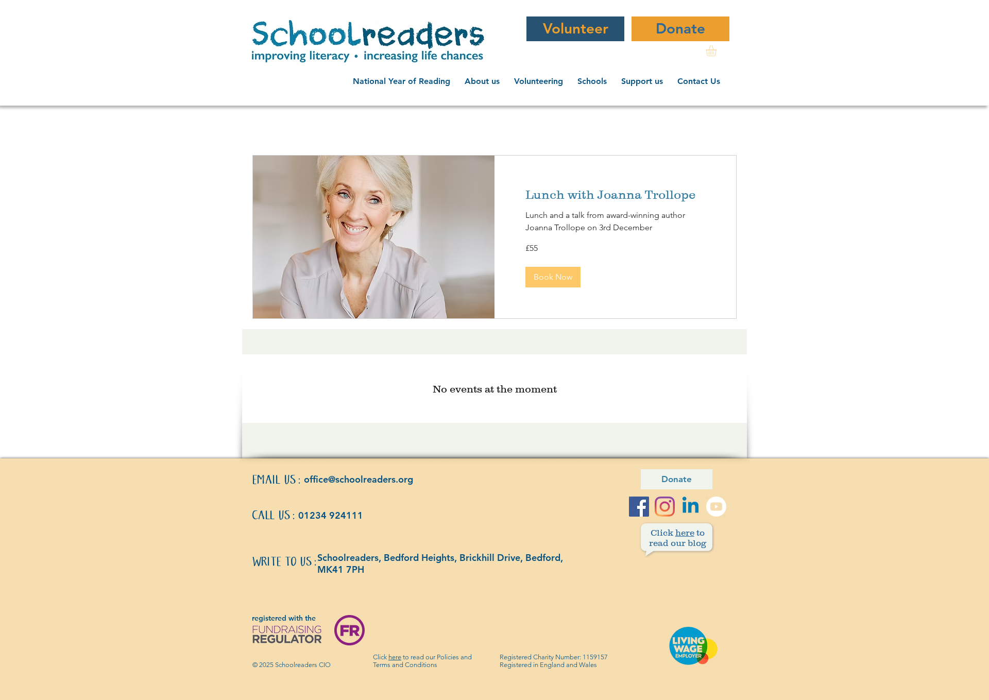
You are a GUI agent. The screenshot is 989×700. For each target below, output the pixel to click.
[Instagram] (665, 507)
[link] (717, 50)
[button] (484, 81)
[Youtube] (716, 507)
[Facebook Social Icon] (639, 507)
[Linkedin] (690, 507)
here (394, 657)
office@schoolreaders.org (358, 479)
